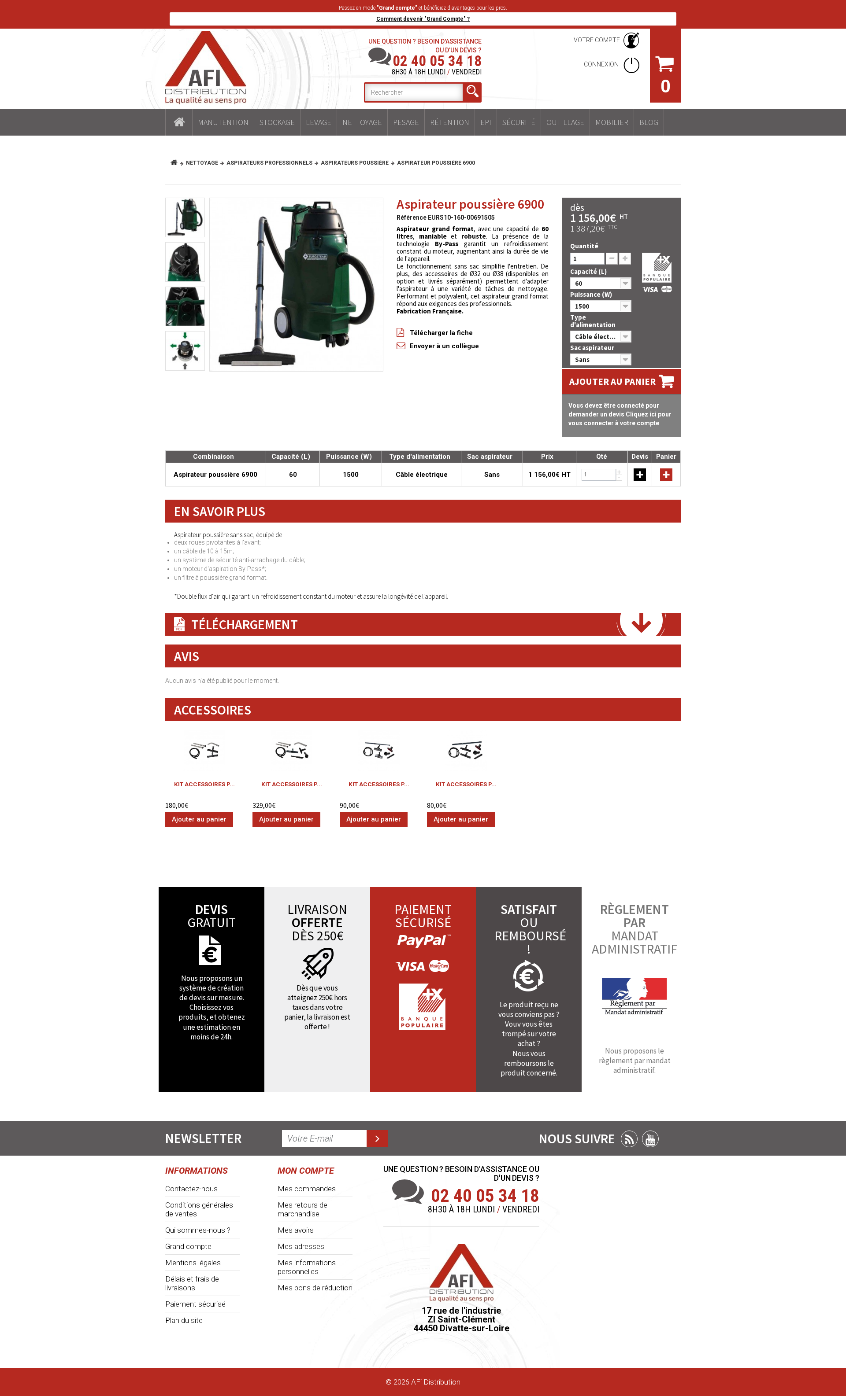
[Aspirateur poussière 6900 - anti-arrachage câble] (185, 262)
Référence (412, 217)
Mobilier (611, 122)
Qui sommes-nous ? (197, 1230)
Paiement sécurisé (195, 1304)
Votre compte (597, 40)
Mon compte (306, 1170)
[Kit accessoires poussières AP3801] (291, 750)
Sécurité (518, 122)
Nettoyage (362, 122)
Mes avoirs (296, 1230)
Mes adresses (301, 1246)
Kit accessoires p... (204, 784)
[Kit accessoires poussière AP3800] (204, 750)
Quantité (584, 246)
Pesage (406, 122)
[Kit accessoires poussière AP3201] (466, 750)
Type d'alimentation (593, 320)
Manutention (223, 122)
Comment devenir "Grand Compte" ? (423, 19)
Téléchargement (244, 624)
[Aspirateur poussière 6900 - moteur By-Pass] (185, 351)
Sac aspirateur (593, 347)
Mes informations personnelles (307, 1267)
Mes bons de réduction (315, 1287)
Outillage (565, 122)
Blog (648, 122)
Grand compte (188, 1246)
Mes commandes (307, 1188)
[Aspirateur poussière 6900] (296, 284)
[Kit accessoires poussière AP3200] (379, 750)
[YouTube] (650, 1139)
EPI (485, 122)
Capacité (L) (589, 271)
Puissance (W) (591, 294)
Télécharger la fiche (441, 333)
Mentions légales (193, 1262)
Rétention (449, 122)
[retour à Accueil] (177, 163)
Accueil (179, 122)
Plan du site (184, 1320)
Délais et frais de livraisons (192, 1283)
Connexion (602, 64)
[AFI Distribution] (205, 67)
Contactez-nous (191, 1188)
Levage (318, 122)
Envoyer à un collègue (444, 346)
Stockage (277, 122)
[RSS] (629, 1139)
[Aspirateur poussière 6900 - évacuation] (185, 306)
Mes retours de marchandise (302, 1209)
